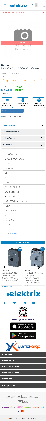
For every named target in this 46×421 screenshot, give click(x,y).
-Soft (11, 418)
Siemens (5, 270)
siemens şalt (13, 233)
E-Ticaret (16, 418)
